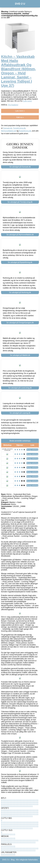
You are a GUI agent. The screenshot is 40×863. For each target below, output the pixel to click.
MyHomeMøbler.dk (8, 131)
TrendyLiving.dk (19, 128)
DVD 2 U (20, 3)
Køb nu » (20, 117)
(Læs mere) (27, 101)
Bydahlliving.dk (25, 131)
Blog (13, 860)
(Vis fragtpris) (13, 105)
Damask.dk (7, 128)
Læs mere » (20, 111)
